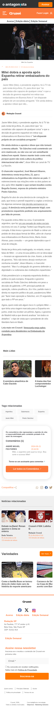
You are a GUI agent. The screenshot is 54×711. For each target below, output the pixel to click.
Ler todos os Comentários (26, 469)
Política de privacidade (13, 692)
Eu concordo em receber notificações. (23, 667)
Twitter (50, 487)
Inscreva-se (27, 676)
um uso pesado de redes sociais (34, 223)
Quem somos (8, 688)
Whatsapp (37, 487)
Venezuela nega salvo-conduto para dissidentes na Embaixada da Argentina (24, 331)
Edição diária (22, 21)
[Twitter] (26, 610)
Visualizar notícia (11, 361)
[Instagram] (34, 610)
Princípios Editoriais (23, 688)
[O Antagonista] (14, 5)
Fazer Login (42, 13)
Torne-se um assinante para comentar (26, 461)
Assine (35, 688)
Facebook (46, 487)
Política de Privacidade (27, 670)
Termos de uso (29, 692)
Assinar (45, 4)
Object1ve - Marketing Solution (37, 704)
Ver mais (45, 553)
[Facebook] (20, 610)
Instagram (41, 487)
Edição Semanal (39, 21)
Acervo (10, 21)
